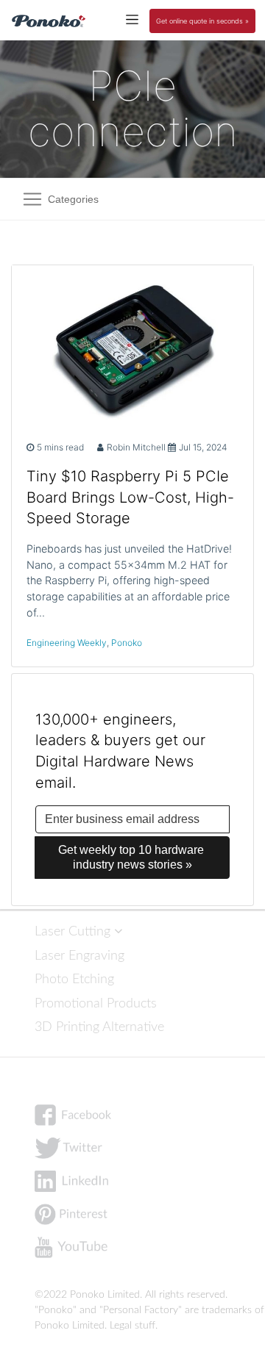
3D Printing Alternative (99, 1027)
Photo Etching (74, 979)
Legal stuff (132, 1326)
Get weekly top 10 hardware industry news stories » (132, 857)
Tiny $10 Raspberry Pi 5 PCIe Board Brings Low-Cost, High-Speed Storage (130, 497)
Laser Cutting (74, 931)
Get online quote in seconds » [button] (202, 21)
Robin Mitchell (136, 447)
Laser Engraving (79, 955)
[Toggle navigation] (132, 19)
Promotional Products (96, 1003)
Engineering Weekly (66, 642)
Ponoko (126, 642)
